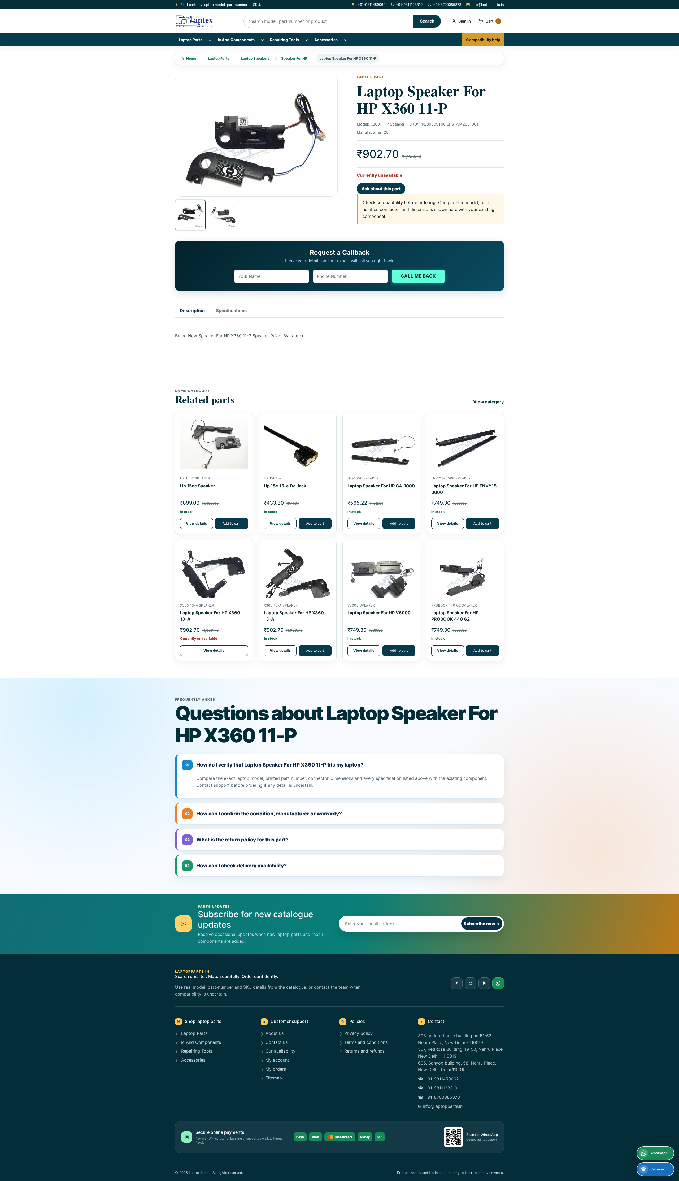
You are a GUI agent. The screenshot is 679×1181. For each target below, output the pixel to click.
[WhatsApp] (498, 983)
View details (196, 523)
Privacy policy (358, 1033)
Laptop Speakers (255, 58)
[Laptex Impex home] (205, 21)
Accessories (326, 39)
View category (488, 401)
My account (277, 1060)
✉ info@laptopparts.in (440, 1106)
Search (427, 21)
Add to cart (232, 523)
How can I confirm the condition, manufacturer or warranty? (263, 814)
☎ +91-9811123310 (437, 1088)
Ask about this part (381, 188)
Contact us (276, 1042)
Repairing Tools (284, 39)
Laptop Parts (190, 39)
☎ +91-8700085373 (439, 1097)
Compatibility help (483, 39)
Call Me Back (418, 276)
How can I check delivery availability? (236, 866)
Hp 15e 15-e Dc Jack (285, 485)
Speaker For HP (294, 58)
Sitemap (273, 1077)
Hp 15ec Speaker (197, 485)
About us (274, 1033)
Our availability (280, 1051)
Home (191, 58)
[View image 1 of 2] (190, 215)
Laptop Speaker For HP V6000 (379, 612)
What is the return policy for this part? (237, 840)
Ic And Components (236, 39)
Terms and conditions (366, 1042)
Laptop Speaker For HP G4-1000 (381, 485)
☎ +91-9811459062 (438, 1078)
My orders (275, 1069)
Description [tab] (192, 310)
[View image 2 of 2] (223, 215)
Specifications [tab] (231, 310)
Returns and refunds (364, 1051)
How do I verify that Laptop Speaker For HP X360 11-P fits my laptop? (274, 765)
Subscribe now (482, 923)
